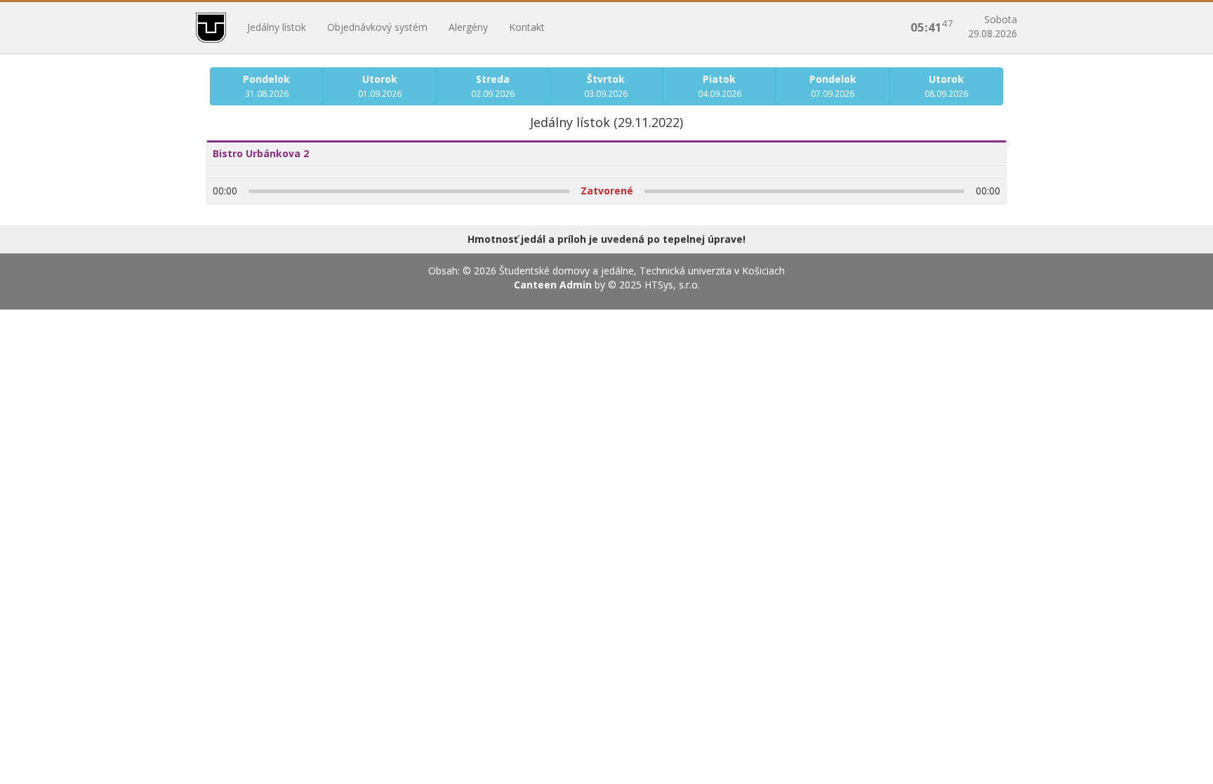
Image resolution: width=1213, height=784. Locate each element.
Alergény (468, 27)
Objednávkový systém (377, 27)
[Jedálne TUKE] (211, 28)
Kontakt (527, 27)
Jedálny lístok (276, 27)
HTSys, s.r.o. (672, 284)
